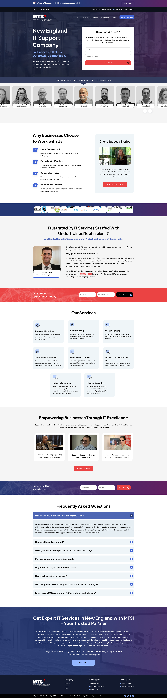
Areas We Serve (99, 696)
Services (95, 17)
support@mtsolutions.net (97, 686)
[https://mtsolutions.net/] (42, 17)
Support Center (44, 9)
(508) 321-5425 (106, 9)
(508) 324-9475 (129, 9)
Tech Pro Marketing (79, 696)
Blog (34, 9)
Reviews (85, 17)
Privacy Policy (90, 696)
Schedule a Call (127, 17)
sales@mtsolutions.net (128, 686)
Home (77, 17)
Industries (105, 17)
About (114, 17)
